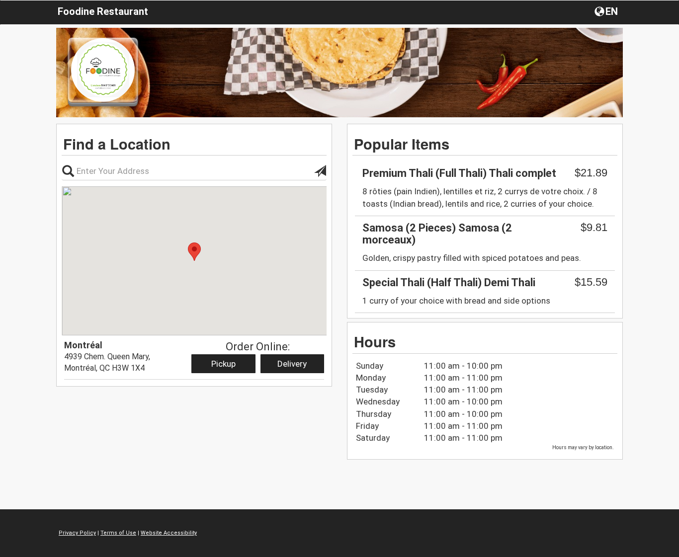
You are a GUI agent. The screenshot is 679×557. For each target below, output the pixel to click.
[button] (607, 10)
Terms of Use (118, 533)
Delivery (292, 364)
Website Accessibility (169, 533)
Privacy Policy (77, 533)
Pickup (223, 364)
